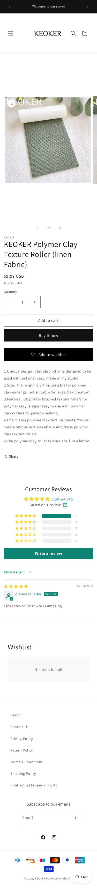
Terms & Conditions (26, 762)
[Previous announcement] (9, 6)
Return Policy (21, 750)
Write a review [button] (48, 553)
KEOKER (40, 878)
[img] (16, 586)
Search (16, 715)
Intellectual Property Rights (33, 785)
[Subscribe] (74, 818)
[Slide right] (60, 227)
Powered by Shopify (59, 878)
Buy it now (48, 335)
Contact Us (19, 726)
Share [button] (14, 456)
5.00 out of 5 (62, 499)
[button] (10, 33)
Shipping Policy (23, 773)
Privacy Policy (21, 738)
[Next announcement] (87, 6)
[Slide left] (37, 227)
